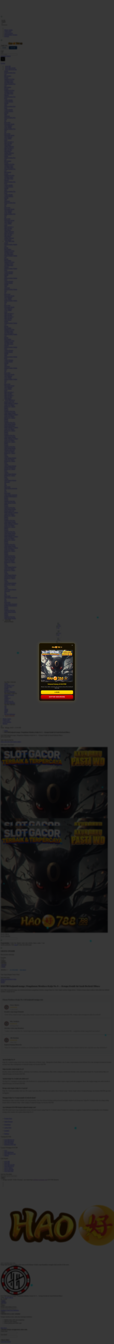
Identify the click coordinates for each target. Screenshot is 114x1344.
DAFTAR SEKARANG (57, 697)
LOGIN (57, 692)
